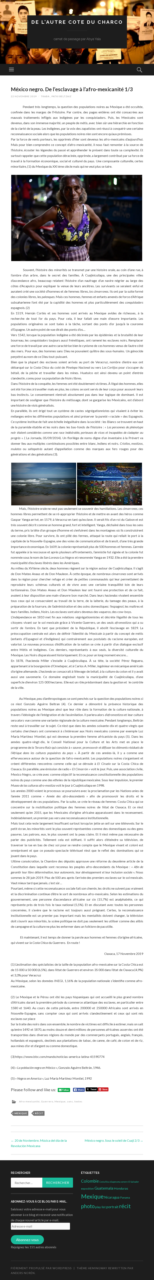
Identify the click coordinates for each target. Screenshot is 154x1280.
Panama (125, 1197)
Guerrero (47, 1101)
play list (100, 1207)
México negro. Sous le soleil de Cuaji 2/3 (114, 1140)
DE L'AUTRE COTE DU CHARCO (77, 22)
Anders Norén (23, 1273)
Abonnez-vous (27, 1239)
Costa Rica (104, 1181)
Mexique (60, 1101)
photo (88, 1206)
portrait (112, 1207)
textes (78, 1101)
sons (70, 1101)
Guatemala (103, 1188)
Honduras (121, 1188)
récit (39, 1113)
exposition (87, 1188)
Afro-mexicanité (29, 1101)
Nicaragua (112, 1197)
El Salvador (133, 1181)
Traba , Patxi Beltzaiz (56, 96)
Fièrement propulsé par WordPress (41, 1268)
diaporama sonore (119, 1181)
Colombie (90, 1181)
